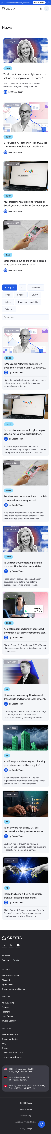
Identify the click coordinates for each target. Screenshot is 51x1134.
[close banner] (48, 2)
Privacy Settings (25, 1129)
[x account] (4, 945)
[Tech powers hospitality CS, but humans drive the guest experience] (25, 821)
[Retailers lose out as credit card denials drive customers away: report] (25, 490)
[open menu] (46, 8)
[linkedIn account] (11, 945)
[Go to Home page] (12, 8)
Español (16, 960)
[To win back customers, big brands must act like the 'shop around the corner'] (25, 556)
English (5, 960)
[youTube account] (18, 945)
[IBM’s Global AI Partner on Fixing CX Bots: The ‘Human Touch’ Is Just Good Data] (25, 358)
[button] (41, 8)
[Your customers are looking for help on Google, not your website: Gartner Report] (25, 424)
